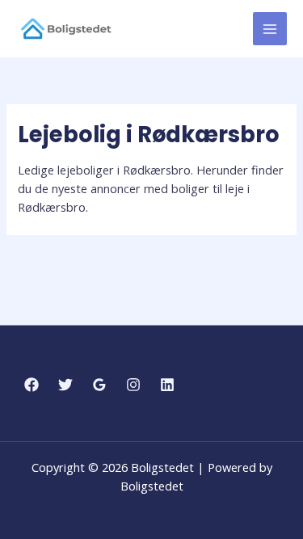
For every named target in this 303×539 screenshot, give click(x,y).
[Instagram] (133, 384)
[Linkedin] (167, 384)
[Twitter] (65, 384)
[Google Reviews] (99, 384)
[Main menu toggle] (270, 29)
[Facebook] (31, 384)
